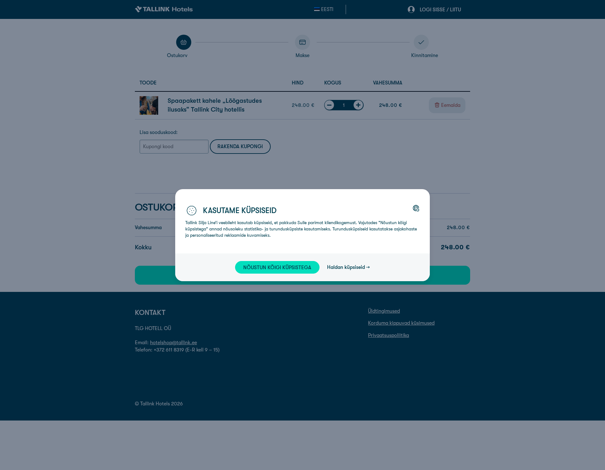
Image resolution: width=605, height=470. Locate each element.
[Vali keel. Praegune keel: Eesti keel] (416, 208)
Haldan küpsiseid (346, 267)
